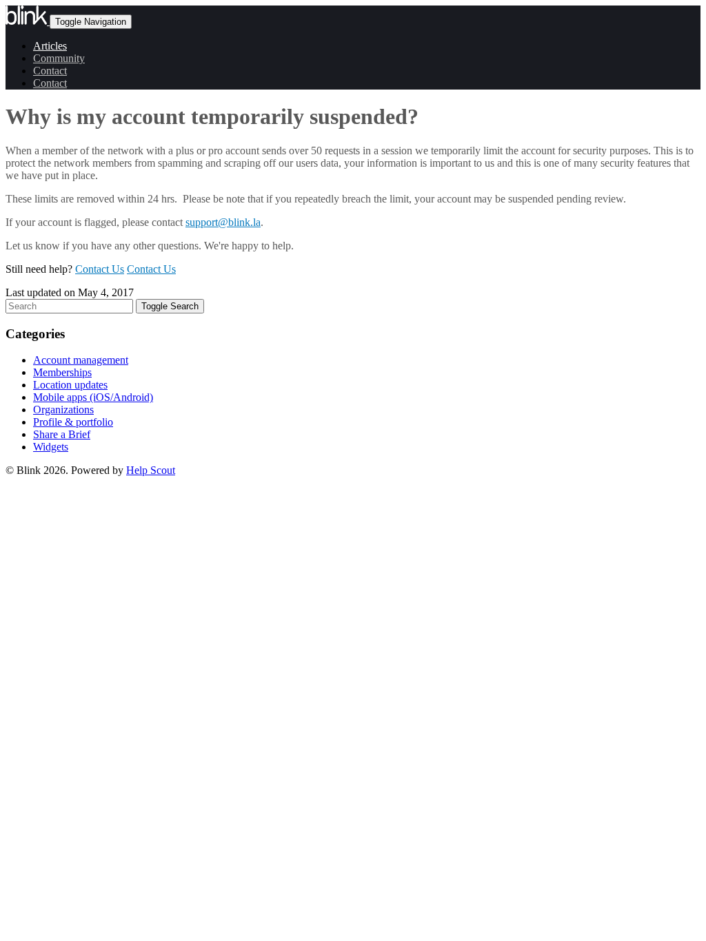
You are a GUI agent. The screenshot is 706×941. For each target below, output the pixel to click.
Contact (50, 70)
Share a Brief (61, 434)
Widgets (50, 447)
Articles (50, 46)
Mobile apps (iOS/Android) (93, 397)
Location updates (70, 385)
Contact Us (99, 269)
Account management (80, 360)
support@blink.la (223, 222)
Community (59, 58)
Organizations (63, 409)
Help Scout (150, 470)
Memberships (62, 372)
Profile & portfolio (73, 422)
